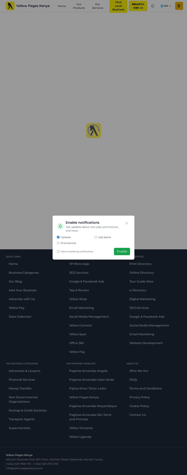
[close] (126, 223)
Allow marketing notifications (77, 251)
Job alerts (104, 237)
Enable (122, 251)
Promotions (68, 243)
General (65, 237)
